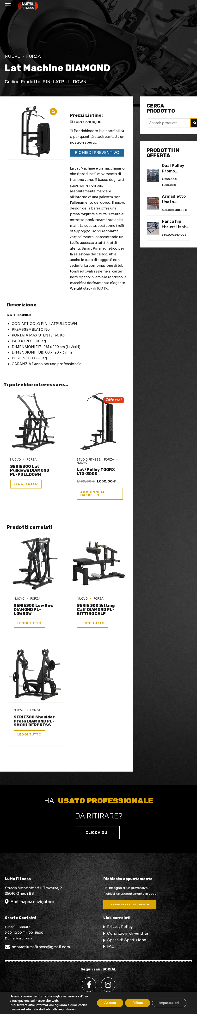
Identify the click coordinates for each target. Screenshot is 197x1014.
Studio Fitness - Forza (95, 459)
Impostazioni (169, 1003)
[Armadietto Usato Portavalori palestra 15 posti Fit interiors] (153, 203)
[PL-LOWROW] (35, 563)
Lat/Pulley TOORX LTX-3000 (96, 471)
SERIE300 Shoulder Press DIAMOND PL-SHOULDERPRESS (34, 721)
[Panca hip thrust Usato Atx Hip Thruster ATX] (153, 228)
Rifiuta (137, 1003)
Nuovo (12, 56)
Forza (33, 56)
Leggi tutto (26, 484)
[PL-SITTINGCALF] (98, 563)
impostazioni (67, 1009)
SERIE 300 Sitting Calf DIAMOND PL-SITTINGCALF (96, 609)
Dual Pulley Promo (173, 168)
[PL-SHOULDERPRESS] (35, 674)
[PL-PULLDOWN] (33, 422)
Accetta (110, 1003)
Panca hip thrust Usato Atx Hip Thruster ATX (175, 224)
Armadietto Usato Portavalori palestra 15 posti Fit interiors (174, 199)
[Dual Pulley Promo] (153, 175)
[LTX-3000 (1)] (100, 422)
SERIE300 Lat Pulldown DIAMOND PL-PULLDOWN (29, 470)
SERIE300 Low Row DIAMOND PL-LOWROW (34, 609)
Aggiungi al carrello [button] (92, 493)
